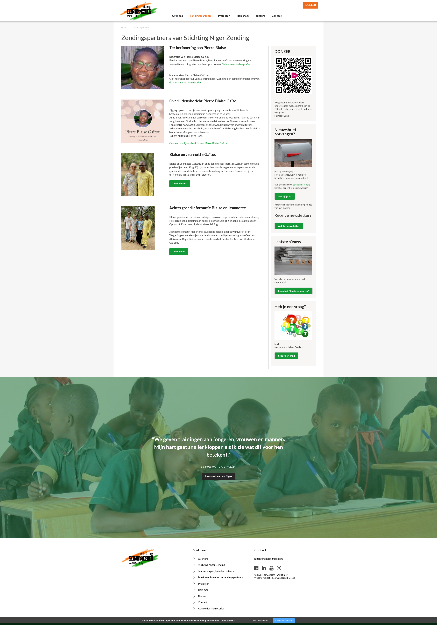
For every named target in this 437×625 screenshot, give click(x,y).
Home (124, 27)
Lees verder (179, 183)
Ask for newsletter (288, 226)
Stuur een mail (286, 355)
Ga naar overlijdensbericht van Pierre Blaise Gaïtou (198, 143)
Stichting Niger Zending (211, 564)
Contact (277, 15)
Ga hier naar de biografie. (236, 64)
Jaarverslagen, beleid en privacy (216, 571)
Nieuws (260, 15)
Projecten (224, 15)
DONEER (310, 4)
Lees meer (179, 251)
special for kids (300, 184)
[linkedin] (264, 568)
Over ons (177, 15)
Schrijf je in (284, 196)
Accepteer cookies (283, 621)
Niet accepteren (260, 621)
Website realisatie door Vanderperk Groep (274, 577)
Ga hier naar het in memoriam (185, 82)
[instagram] (279, 568)
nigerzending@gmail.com (268, 558)
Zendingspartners (200, 15)
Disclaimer (282, 574)
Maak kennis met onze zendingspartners (220, 577)
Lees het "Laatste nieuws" (293, 291)
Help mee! (243, 15)
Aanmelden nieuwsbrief (211, 608)
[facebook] (256, 568)
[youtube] (271, 568)
